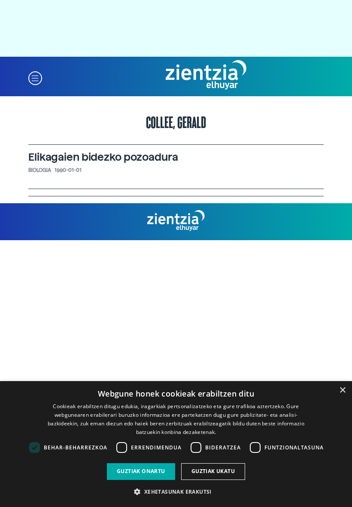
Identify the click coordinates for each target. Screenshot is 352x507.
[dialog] (176, 444)
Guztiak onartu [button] (141, 471)
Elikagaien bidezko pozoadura (103, 157)
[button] (35, 77)
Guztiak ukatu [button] (213, 471)
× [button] (342, 390)
